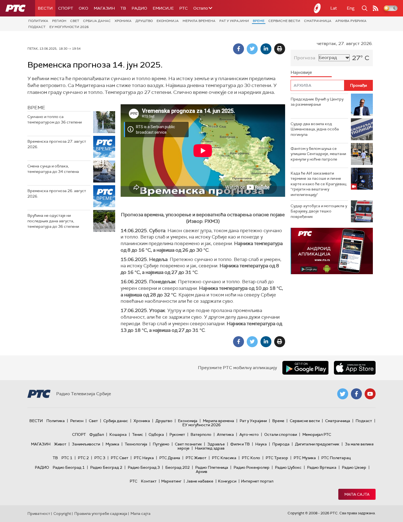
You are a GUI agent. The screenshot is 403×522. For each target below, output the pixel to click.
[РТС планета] (317, 8)
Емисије (163, 8)
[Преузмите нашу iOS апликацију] (355, 368)
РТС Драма (169, 457)
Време (259, 21)
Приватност (38, 513)
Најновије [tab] (301, 72)
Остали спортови (280, 434)
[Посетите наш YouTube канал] (370, 393)
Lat (333, 8)
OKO (83, 8)
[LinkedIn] (265, 48)
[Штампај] (279, 48)
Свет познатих (188, 444)
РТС (183, 8)
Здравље (216, 444)
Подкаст (37, 27)
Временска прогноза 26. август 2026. (56, 193)
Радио (139, 8)
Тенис (137, 434)
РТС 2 (83, 457)
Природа (281, 444)
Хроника (123, 21)
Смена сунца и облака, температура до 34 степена (53, 169)
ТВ (123, 8)
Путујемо (161, 444)
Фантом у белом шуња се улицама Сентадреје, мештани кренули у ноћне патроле (318, 154)
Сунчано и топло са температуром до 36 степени (54, 119)
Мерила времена (199, 21)
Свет (74, 21)
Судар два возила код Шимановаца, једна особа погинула (315, 129)
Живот (60, 444)
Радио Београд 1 (69, 467)
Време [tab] (36, 107)
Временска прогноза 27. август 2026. (56, 144)
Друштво (144, 21)
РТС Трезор (277, 457)
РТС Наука (144, 457)
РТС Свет (119, 457)
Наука (261, 444)
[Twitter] (252, 48)
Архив (201, 471)
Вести (45, 8)
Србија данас (97, 21)
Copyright (62, 513)
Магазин (104, 8)
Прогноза (304, 58)
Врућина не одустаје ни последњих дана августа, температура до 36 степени (53, 221)
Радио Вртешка (321, 467)
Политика (38, 21)
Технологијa (136, 444)
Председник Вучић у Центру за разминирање (317, 102)
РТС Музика (305, 457)
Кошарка (118, 434)
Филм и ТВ (240, 444)
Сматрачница (317, 21)
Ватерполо (201, 434)
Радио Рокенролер (251, 467)
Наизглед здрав (210, 448)
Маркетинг (171, 481)
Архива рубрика (351, 21)
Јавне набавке (199, 481)
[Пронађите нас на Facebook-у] (356, 393)
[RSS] (375, 8)
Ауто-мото (249, 434)
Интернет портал (257, 481)
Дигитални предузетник (317, 444)
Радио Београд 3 (144, 467)
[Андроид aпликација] (332, 251)
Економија (168, 21)
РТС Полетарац (336, 457)
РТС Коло (251, 457)
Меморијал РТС (316, 434)
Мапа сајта (357, 494)
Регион (59, 21)
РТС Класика (224, 457)
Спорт (65, 8)
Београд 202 (177, 467)
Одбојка (156, 434)
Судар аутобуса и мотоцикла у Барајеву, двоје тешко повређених (319, 211)
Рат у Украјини (234, 21)
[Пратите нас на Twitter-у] (342, 393)
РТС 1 (66, 457)
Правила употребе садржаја (100, 513)
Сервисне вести (284, 21)
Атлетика (225, 434)
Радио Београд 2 (106, 467)
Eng (350, 8)
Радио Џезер (354, 467)
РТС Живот (196, 457)
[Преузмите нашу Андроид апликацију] (305, 368)
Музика (112, 444)
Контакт (149, 481)
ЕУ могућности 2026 (69, 27)
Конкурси (227, 481)
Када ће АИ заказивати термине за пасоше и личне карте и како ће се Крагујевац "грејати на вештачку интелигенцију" (318, 184)
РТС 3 (99, 457)
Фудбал (96, 434)
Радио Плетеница (211, 467)
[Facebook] (238, 48)
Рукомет (177, 434)
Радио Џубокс (288, 467)
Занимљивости (86, 444)
